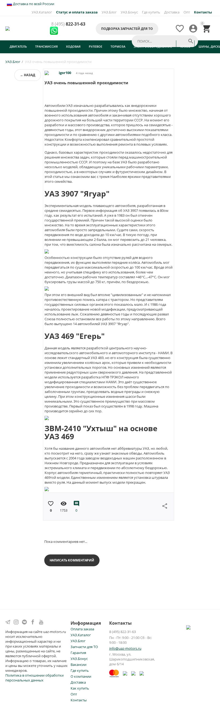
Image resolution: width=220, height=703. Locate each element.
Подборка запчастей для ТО (127, 28)
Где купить (151, 12)
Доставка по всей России (33, 3)
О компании (81, 676)
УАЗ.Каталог (42, 12)
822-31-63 (68, 24)
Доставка (171, 12)
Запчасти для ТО (84, 646)
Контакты (79, 700)
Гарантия (78, 652)
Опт (187, 12)
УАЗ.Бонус (129, 12)
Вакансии (78, 664)
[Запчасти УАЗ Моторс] (7, 28)
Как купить (80, 688)
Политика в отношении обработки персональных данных (34, 678)
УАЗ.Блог (109, 12)
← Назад (27, 75)
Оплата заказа (82, 629)
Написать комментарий (72, 560)
